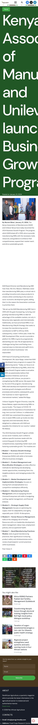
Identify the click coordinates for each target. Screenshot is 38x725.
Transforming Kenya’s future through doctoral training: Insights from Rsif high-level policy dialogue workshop (24, 613)
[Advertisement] (19, 266)
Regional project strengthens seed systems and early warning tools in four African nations (22, 645)
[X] (31, 2)
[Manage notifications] (33, 720)
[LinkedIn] (34, 2)
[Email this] (4, 555)
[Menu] (15, 2)
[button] (22, 2)
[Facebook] (27, 2)
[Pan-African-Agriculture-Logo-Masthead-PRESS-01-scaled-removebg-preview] (5, 2)
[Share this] (9, 555)
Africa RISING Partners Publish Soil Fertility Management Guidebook (24, 599)
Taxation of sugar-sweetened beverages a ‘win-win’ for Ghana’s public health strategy (24, 629)
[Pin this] (24, 555)
